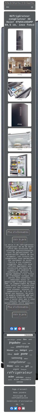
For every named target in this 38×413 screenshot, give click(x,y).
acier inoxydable (22, 379)
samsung (16, 357)
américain (22, 346)
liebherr (26, 358)
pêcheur (19, 339)
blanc (10, 365)
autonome (20, 382)
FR (22, 404)
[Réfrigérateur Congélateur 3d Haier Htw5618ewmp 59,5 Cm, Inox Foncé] (20, 40)
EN (17, 404)
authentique (19, 377)
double (10, 379)
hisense (10, 350)
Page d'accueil (19, 389)
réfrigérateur (19, 373)
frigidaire (14, 342)
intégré (23, 350)
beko (29, 343)
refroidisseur (28, 377)
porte (24, 353)
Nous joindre (19, 393)
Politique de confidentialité (20, 397)
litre (25, 339)
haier (29, 363)
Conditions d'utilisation (20, 401)
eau (22, 366)
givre (31, 350)
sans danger (11, 339)
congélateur (17, 362)
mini (30, 339)
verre (12, 347)
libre (10, 354)
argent (16, 369)
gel (27, 365)
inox (16, 350)
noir (16, 353)
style (17, 366)
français (23, 369)
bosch (31, 354)
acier (11, 376)
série (31, 366)
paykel (24, 343)
